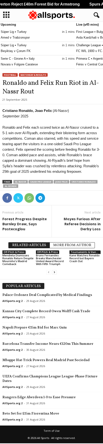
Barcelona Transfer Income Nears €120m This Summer (47, 343)
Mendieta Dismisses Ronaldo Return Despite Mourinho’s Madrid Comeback (18, 260)
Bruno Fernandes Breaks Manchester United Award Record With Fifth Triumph (50, 260)
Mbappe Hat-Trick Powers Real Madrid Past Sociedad (46, 360)
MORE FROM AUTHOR (72, 245)
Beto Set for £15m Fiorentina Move (30, 413)
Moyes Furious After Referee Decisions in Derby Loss (82, 223)
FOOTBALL (10, 74)
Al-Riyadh (11, 186)
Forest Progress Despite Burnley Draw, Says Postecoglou (24, 223)
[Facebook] (7, 198)
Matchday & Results (33, 74)
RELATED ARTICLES (29, 245)
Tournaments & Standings (86, 252)
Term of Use (52, 430)
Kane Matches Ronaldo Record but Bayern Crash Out (84, 258)
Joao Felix (61, 181)
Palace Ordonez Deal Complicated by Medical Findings (47, 295)
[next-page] (54, 272)
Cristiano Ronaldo (84, 181)
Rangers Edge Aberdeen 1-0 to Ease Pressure (39, 397)
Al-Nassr (20, 181)
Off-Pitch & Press (14, 252)
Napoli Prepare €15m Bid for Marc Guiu (34, 327)
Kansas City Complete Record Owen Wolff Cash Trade (46, 311)
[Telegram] (40, 198)
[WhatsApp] (29, 198)
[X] (18, 198)
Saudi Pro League (40, 181)
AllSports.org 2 (12, 301)
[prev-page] (48, 272)
